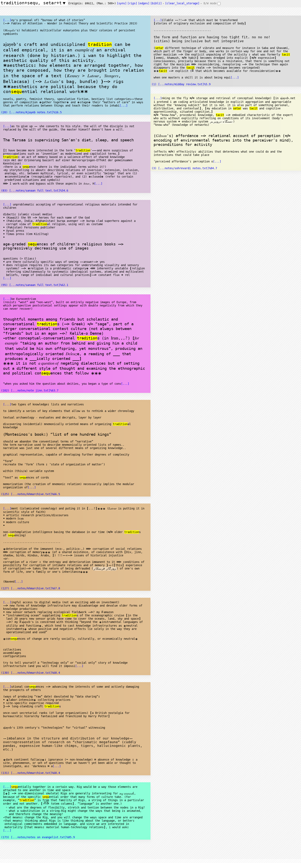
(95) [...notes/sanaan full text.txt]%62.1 (34, 285)
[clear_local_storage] (182, 3)
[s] (122, 3)
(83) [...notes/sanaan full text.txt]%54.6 (34, 190)
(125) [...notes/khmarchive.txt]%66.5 (30, 494)
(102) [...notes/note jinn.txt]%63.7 (29, 390)
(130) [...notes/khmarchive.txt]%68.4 (30, 672)
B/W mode (210, 3)
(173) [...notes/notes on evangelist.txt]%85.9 (38, 837)
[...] (7, 20)
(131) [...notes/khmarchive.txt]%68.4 (30, 773)
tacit (286, 54)
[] (156, 3)
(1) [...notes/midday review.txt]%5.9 (181, 84)
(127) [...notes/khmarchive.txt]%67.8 (30, 588)
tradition (100, 44)
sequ (16, 91)
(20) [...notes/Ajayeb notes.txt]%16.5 (31, 112)
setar (159, 48)
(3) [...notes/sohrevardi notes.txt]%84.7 (184, 168)
